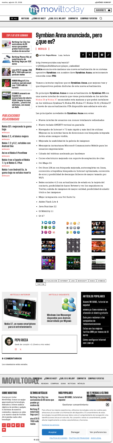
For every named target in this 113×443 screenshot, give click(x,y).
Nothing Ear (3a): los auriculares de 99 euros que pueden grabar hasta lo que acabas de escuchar (21, 46)
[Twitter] (89, 55)
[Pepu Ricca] (37, 55)
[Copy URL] (108, 55)
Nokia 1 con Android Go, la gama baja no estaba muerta (16, 171)
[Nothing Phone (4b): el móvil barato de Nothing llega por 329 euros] (6, 59)
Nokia (92, 281)
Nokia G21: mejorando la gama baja (17, 128)
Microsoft (82, 281)
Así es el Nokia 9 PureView (14, 152)
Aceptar (53, 432)
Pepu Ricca (51, 55)
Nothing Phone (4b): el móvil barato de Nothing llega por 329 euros (21, 60)
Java (73, 281)
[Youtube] (4, 430)
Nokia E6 (40, 99)
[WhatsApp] (95, 55)
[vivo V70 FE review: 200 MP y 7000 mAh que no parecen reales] (6, 72)
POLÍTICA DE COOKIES (59, 438)
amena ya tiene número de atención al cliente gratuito (95, 311)
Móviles (6, 132)
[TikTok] (18, 425)
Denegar (75, 432)
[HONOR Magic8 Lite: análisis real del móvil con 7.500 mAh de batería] (6, 83)
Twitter (41, 284)
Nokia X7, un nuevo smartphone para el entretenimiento (20, 325)
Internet (64, 281)
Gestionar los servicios (50, 425)
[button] (107, 404)
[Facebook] (83, 55)
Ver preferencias (98, 432)
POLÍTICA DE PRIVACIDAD (79, 438)
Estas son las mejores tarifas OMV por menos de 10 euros (96, 332)
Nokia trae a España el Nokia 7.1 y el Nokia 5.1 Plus (16, 161)
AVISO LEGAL (96, 438)
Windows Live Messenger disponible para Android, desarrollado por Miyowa (59, 318)
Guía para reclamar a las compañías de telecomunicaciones (94, 320)
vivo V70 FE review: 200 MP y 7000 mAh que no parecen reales (22, 72)
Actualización (51, 281)
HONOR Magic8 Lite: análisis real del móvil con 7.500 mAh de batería (21, 84)
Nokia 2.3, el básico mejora (15, 136)
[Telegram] (102, 55)
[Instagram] (16, 349)
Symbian (101, 281)
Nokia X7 (52, 99)
